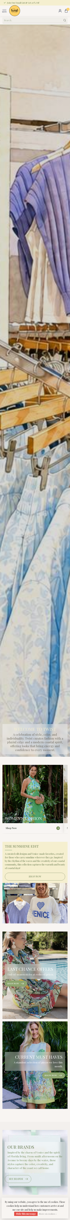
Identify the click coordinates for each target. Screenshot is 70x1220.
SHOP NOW (35, 876)
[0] (66, 10)
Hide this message (26, 1213)
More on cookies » (48, 1213)
